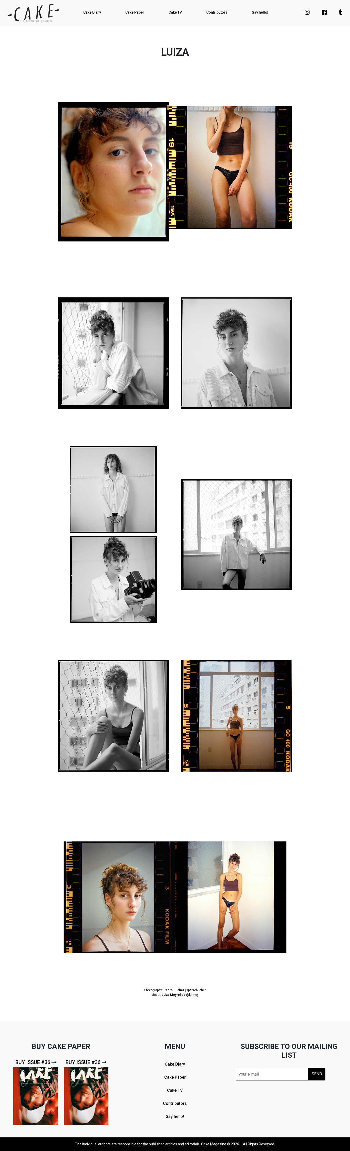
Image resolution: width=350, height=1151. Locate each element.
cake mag (33, 13)
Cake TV (175, 12)
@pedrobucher (195, 990)
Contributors (217, 12)
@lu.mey (192, 995)
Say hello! (260, 12)
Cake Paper (134, 12)
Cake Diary (92, 12)
